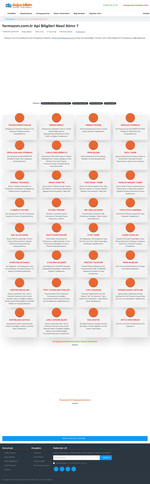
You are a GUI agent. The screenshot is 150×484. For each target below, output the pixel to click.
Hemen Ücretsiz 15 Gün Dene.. (74, 438)
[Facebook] (56, 469)
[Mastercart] (142, 480)
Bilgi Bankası (10, 19)
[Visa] (139, 480)
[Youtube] (73, 469)
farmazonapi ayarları (80, 103)
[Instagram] (62, 469)
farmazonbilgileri (96, 103)
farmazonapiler (110, 103)
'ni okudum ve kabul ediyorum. (71, 463)
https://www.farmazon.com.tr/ (64, 38)
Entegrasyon (80, 32)
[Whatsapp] (68, 469)
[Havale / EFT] (146, 480)
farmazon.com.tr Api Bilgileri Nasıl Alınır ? (56, 103)
